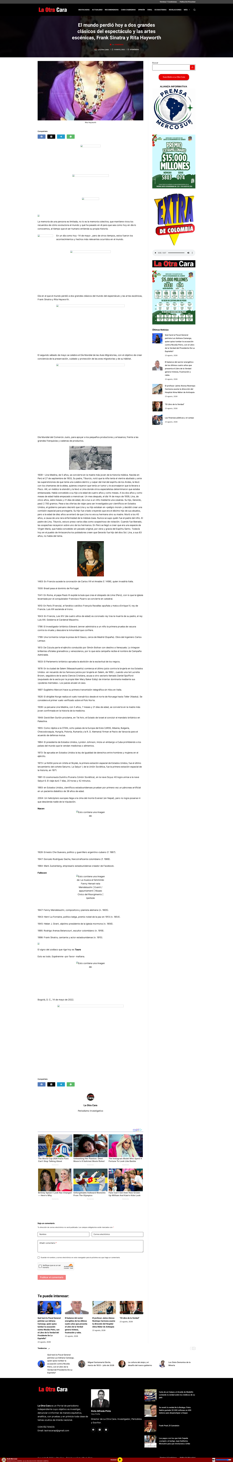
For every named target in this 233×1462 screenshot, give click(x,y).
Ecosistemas (160, 10)
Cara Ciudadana (128, 10)
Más (186, 10)
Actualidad (97, 10)
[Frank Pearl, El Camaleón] (150, 1426)
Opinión (141, 10)
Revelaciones (175, 10)
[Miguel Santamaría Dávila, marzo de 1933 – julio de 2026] (81, 1364)
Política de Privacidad (187, 2)
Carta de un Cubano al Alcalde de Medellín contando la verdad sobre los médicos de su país (177, 1395)
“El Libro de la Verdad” (129, 1318)
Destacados (84, 10)
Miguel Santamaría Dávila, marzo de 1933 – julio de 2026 (101, 1363)
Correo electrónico (102, 1234)
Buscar (155, 63)
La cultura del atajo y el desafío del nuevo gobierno (140, 1363)
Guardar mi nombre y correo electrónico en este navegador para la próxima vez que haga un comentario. (80, 1257)
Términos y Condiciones (168, 2)
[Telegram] (61, 136)
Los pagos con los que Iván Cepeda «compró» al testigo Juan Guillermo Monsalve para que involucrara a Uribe (174, 1441)
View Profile (95, 1414)
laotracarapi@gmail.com (56, 1430)
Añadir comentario (48, 1243)
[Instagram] (106, 1429)
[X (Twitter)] (51, 136)
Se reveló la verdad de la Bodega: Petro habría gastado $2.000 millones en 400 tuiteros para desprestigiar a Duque (175, 1410)
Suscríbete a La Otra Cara (174, 77)
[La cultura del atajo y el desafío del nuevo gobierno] (122, 1364)
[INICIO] (111, 44)
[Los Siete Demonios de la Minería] (162, 1364)
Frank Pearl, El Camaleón (169, 1426)
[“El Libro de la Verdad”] (131, 1307)
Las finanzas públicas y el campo (179, 418)
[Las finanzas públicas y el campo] (157, 420)
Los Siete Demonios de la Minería (179, 1363)
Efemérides (134, 49)
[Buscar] (194, 10)
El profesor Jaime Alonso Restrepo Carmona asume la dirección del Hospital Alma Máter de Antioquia (180, 388)
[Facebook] (42, 136)
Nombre (42, 1234)
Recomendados (112, 10)
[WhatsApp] (71, 136)
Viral (149, 10)
